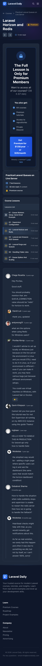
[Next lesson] (10, 35)
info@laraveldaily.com (30, 656)
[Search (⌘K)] (33, 4)
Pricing (6, 635)
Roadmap (7, 611)
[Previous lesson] (5, 35)
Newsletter (7, 631)
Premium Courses (10, 607)
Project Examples (10, 614)
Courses (9, 13)
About (5, 627)
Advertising (8, 638)
